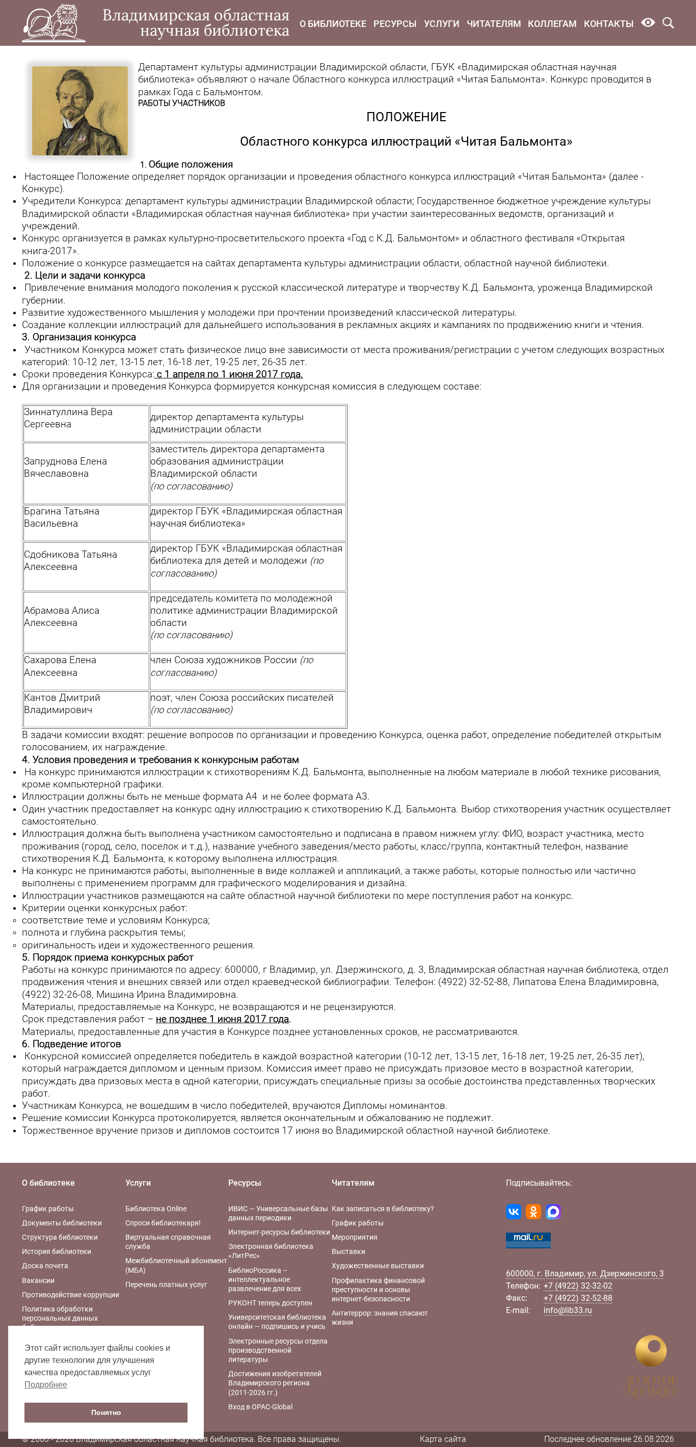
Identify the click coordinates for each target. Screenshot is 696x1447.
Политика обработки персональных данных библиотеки (60, 1318)
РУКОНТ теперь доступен (270, 1303)
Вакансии (38, 1280)
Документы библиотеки (62, 1223)
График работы (48, 1209)
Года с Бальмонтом (217, 92)
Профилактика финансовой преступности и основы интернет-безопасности (378, 1289)
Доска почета (45, 1266)
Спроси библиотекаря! (163, 1223)
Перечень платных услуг (166, 1284)
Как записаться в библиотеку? (383, 1209)
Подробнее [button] (45, 1384)
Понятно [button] (106, 1412)
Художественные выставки (378, 1266)
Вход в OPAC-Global (260, 1407)
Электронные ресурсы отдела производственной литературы (278, 1350)
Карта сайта (443, 1439)
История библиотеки (56, 1251)
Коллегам (552, 23)
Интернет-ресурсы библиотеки (279, 1232)
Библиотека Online (155, 1209)
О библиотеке (333, 23)
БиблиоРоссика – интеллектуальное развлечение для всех (264, 1279)
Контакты (609, 23)
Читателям (494, 23)
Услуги (442, 23)
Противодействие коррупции (70, 1295)
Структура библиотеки (60, 1237)
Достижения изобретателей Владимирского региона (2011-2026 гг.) (275, 1383)
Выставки (348, 1251)
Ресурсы (395, 23)
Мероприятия (355, 1237)
